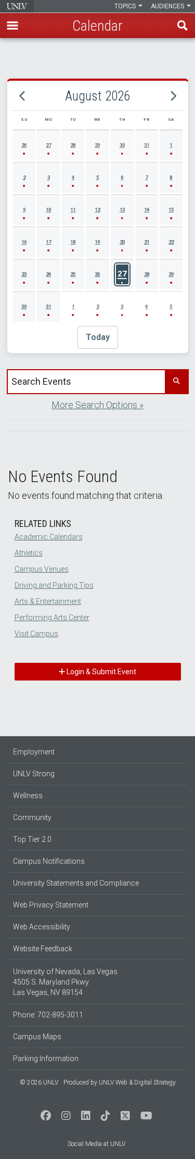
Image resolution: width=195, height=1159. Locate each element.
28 (72, 145)
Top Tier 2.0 (32, 839)
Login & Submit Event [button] (100, 671)
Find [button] (182, 25)
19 (97, 242)
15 (171, 209)
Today (98, 337)
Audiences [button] (168, 6)
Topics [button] (125, 6)
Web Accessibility (41, 927)
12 (97, 209)
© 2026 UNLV (39, 1082)
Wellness (28, 795)
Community (32, 817)
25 (72, 274)
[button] (12, 25)
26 (24, 145)
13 (122, 209)
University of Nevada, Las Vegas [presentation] (17, 6)
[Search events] (176, 381)
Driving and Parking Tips (54, 585)
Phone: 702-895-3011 (48, 1015)
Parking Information (46, 1058)
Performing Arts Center (52, 617)
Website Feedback (42, 948)
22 (171, 242)
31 (146, 145)
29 (97, 145)
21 (146, 242)
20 (122, 242)
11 (72, 209)
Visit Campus (36, 633)
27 (48, 145)
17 (48, 242)
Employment (34, 752)
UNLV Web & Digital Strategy (137, 1082)
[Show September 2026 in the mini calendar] (172, 95)
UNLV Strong (34, 774)
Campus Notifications (49, 861)
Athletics (29, 553)
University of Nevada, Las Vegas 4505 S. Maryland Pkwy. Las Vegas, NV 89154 (65, 982)
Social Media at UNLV (96, 1144)
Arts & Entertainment (48, 601)
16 (24, 242)
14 (146, 209)
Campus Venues (42, 569)
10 (48, 209)
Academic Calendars (49, 537)
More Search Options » (97, 404)
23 (24, 274)
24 (48, 274)
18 (72, 242)
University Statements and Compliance (76, 883)
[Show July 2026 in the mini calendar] (22, 95)
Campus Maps (37, 1036)
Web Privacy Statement (50, 905)
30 (122, 145)
